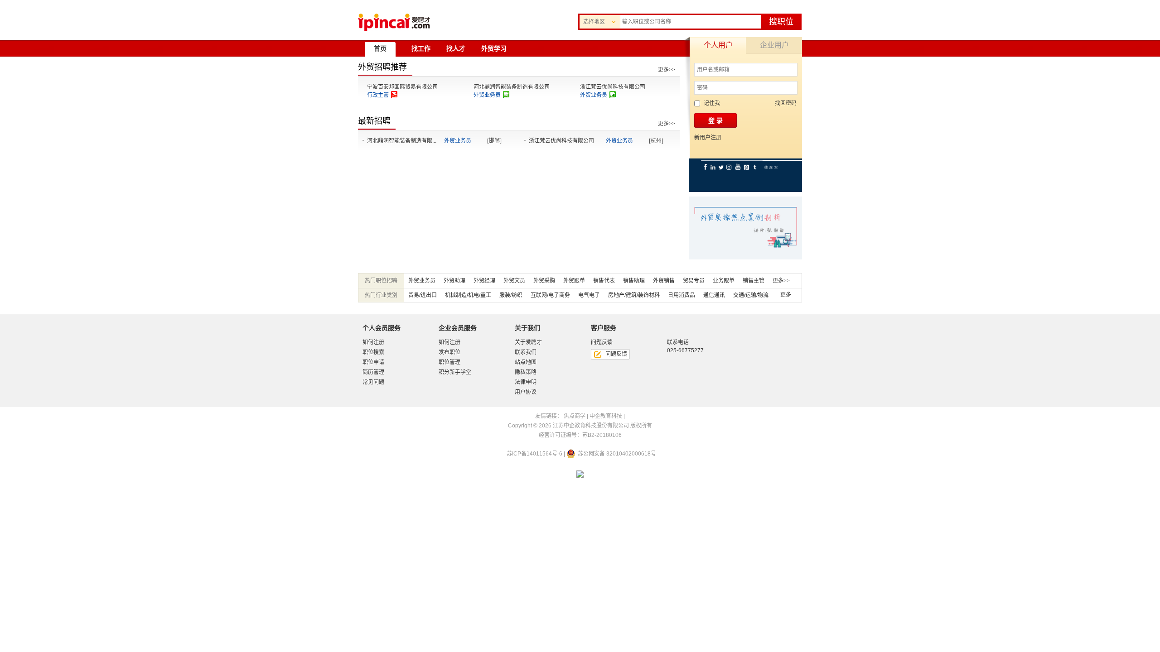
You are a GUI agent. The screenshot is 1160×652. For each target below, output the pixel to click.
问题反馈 (616, 354)
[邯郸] (494, 141)
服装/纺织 (510, 295)
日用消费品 (681, 295)
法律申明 (525, 382)
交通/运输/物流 (750, 295)
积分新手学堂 (455, 372)
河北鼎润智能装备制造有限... (401, 141)
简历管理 (373, 372)
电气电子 (589, 295)
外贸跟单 (574, 281)
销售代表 (604, 281)
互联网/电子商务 (550, 295)
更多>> (666, 70)
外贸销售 (664, 281)
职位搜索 (373, 352)
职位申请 (373, 362)
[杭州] (656, 141)
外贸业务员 (487, 95)
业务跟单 (724, 281)
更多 (785, 295)
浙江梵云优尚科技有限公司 (612, 87)
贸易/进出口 (422, 295)
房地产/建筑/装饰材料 (634, 295)
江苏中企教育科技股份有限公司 (591, 425)
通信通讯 (714, 295)
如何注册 (373, 342)
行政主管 (378, 95)
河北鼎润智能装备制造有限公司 (512, 87)
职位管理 (449, 362)
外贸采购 (544, 281)
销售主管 (753, 281)
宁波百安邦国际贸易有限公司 (402, 87)
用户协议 (525, 392)
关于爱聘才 (528, 342)
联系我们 (525, 352)
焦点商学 (574, 416)
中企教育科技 (606, 416)
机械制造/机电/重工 (468, 295)
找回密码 (786, 103)
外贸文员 (514, 281)
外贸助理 (454, 281)
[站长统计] (580, 475)
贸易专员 (694, 281)
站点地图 (525, 362)
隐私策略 (525, 372)
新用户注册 (707, 137)
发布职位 (449, 352)
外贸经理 (484, 281)
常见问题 (373, 382)
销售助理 (634, 281)
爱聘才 (394, 22)
